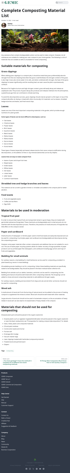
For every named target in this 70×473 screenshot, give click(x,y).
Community (5, 444)
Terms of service (30, 465)
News (3, 441)
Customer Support (7, 405)
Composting (9, 351)
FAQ (2, 400)
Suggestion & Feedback (9, 426)
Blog (2, 439)
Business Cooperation (8, 450)
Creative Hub (5, 421)
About (3, 436)
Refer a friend (5, 418)
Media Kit (4, 447)
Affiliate (3, 423)
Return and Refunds (54, 465)
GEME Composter (7, 376)
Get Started (5, 397)
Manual (3, 403)
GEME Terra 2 (5, 379)
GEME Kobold (5, 382)
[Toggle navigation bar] (2, 2)
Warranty (41, 465)
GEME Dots (5, 387)
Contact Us (4, 415)
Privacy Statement (15, 465)
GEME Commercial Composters (11, 385)
